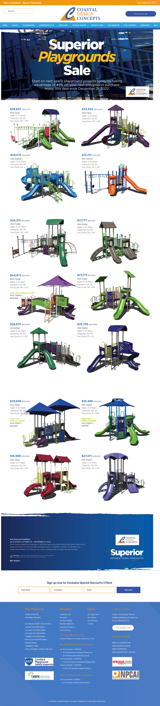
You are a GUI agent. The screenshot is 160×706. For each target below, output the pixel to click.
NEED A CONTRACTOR (121, 643)
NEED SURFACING (119, 649)
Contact (90, 624)
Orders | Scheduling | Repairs (123, 614)
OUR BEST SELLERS (33, 617)
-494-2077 (125, 621)
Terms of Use (65, 630)
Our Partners (93, 621)
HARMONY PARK (31, 646)
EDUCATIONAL (31, 643)
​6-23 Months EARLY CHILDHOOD (38, 624)
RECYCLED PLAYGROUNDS (36, 640)
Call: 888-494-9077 (147, 3)
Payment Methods (67, 624)
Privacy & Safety (66, 621)
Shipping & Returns (67, 627)
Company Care (65, 614)
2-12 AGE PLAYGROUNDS (35, 633)
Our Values (92, 617)
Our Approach (93, 614)
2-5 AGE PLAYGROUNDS (34, 627)
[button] (15, 25)
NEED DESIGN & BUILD (121, 646)
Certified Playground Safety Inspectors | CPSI (77, 639)
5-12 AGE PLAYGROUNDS (35, 630)
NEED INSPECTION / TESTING (123, 652)
